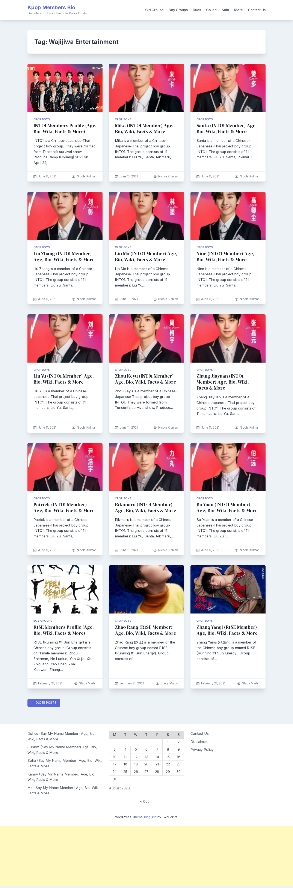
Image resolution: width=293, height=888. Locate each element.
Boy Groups (178, 10)
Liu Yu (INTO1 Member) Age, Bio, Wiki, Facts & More (63, 379)
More (238, 10)
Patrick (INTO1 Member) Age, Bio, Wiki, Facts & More (64, 507)
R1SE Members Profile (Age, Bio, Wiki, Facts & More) (63, 630)
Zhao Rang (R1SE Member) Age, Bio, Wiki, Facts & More (145, 630)
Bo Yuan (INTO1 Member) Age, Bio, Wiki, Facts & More (227, 507)
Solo (225, 10)
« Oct (144, 801)
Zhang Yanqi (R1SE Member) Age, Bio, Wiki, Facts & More (227, 630)
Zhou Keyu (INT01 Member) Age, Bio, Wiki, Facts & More (145, 379)
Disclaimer (198, 742)
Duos (197, 10)
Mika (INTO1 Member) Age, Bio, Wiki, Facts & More (144, 128)
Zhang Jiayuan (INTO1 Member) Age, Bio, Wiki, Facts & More (222, 382)
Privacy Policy (202, 749)
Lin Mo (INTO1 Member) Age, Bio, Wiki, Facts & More (146, 256)
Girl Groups (154, 10)
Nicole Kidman (87, 176)
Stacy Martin (88, 683)
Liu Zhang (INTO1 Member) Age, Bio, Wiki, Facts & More (64, 256)
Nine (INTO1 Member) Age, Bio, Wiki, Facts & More (225, 256)
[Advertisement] (128, 856)
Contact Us (257, 10)
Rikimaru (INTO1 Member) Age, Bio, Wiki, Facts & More (145, 507)
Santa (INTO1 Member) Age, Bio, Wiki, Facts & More (226, 128)
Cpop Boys (41, 119)
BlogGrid (150, 817)
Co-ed (211, 10)
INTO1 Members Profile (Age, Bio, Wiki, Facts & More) (65, 128)
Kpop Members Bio (51, 7)
